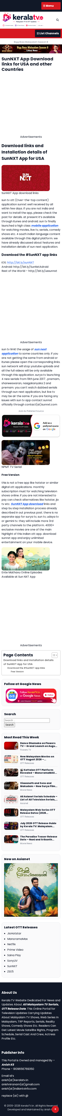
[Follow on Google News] (31, 696)
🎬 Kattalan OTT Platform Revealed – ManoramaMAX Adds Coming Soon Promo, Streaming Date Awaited (37, 772)
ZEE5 (10, 971)
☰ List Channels (48, 33)
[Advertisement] (31, 104)
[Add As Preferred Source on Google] (31, 426)
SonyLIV (12, 961)
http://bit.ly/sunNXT (20, 262)
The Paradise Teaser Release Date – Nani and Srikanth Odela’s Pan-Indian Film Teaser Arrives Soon (38, 838)
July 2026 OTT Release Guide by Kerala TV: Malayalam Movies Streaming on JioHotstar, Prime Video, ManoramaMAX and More (38, 825)
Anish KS (8, 1065)
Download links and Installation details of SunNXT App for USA (28, 662)
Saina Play (14, 955)
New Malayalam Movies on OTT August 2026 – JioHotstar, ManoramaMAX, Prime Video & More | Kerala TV (38, 758)
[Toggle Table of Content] (53, 655)
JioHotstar (14, 933)
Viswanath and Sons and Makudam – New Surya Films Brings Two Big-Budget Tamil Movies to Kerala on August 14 (38, 785)
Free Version (17, 671)
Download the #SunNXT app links (26, 668)
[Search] (57, 20)
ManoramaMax (17, 939)
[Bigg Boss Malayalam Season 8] (31, 48)
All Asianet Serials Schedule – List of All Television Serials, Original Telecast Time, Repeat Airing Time (38, 798)
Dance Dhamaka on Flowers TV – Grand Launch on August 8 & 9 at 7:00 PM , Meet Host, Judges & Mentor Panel (39, 745)
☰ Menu (48, 6)
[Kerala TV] (23, 19)
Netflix (11, 944)
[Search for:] (27, 720)
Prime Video (15, 950)
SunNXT (12, 966)
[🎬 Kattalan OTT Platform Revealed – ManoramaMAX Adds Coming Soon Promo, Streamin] (11, 773)
